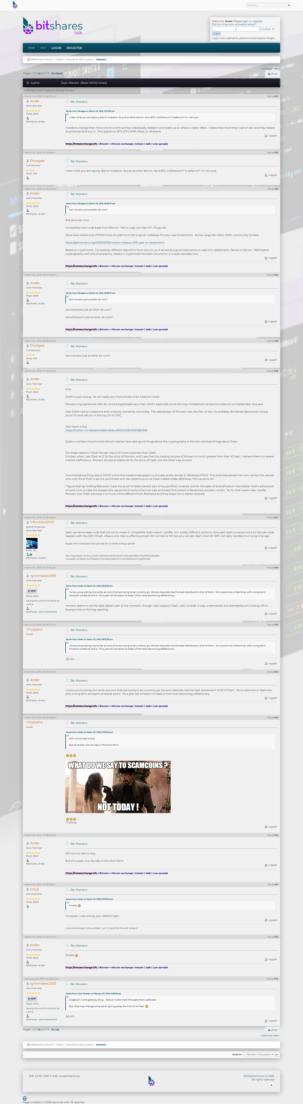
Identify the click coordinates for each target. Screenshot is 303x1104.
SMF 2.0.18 (35, 1076)
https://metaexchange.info (81, 143)
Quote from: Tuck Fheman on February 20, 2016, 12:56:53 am (93, 994)
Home (31, 48)
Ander (35, 101)
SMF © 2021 (51, 1076)
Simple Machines (69, 1076)
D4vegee (37, 161)
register (257, 21)
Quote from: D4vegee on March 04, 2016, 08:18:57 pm (90, 203)
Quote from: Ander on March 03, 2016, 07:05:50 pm (89, 899)
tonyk (34, 889)
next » (276, 68)
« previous (266, 68)
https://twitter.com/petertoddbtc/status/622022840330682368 (106, 430)
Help (43, 48)
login (245, 21)
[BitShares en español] (30, 554)
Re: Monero (78, 101)
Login (56, 48)
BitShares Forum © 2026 (259, 1076)
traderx (42, 557)
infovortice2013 (41, 522)
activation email (245, 24)
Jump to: (237, 1054)
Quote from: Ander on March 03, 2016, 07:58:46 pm (89, 732)
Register (74, 48)
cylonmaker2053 (43, 576)
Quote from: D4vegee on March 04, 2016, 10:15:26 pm (90, 111)
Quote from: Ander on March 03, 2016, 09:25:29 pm (89, 586)
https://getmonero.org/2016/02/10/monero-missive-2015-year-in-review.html (114, 242)
